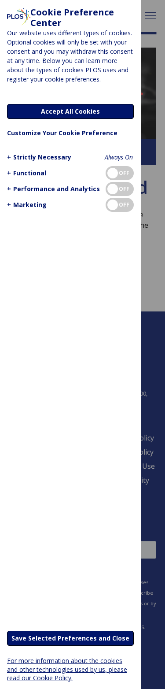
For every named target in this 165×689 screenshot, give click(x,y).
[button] (39, 157)
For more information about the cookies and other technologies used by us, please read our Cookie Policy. (67, 669)
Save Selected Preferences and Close (70, 638)
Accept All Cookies (70, 111)
